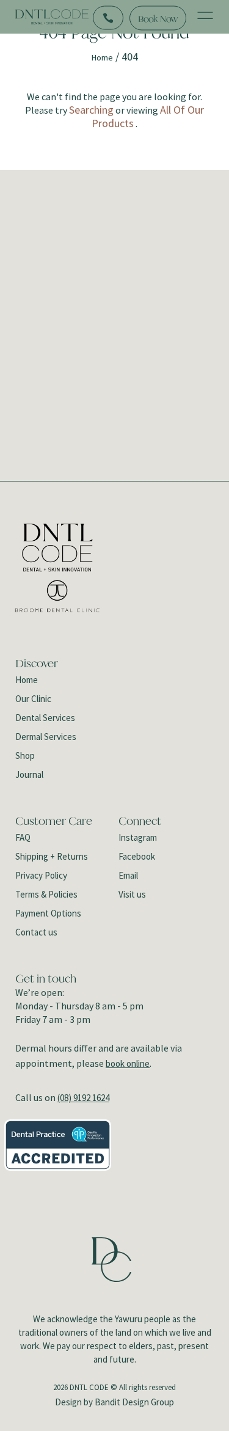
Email (128, 875)
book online (128, 1063)
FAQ (23, 837)
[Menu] (205, 17)
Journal (29, 774)
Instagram (137, 837)
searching (91, 110)
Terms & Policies (46, 894)
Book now (158, 18)
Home (102, 57)
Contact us (36, 932)
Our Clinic (33, 699)
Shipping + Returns (51, 856)
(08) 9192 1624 (83, 1097)
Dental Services (45, 717)
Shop (25, 755)
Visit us (132, 894)
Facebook (136, 856)
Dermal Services (45, 736)
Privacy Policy (41, 875)
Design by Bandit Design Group (114, 1402)
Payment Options (48, 913)
